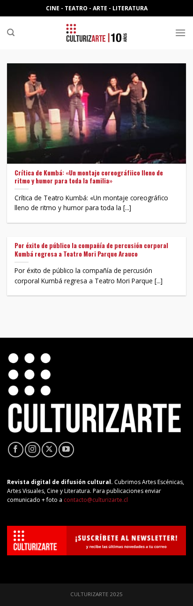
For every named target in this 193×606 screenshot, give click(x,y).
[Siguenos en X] (49, 449)
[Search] (11, 32)
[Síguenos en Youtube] (66, 449)
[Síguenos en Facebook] (15, 449)
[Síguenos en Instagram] (32, 449)
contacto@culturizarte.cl (96, 500)
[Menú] (180, 32)
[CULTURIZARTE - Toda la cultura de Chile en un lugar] (96, 32)
